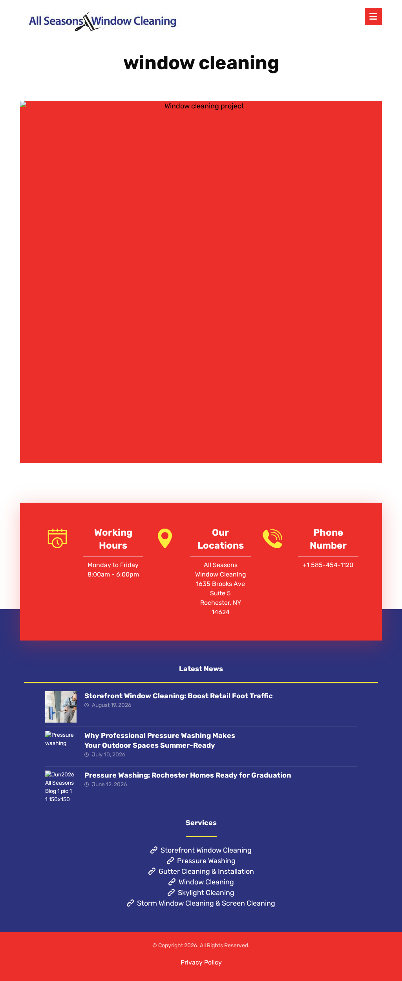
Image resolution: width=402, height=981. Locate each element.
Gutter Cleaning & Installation (206, 871)
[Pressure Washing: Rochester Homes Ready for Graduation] (61, 786)
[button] (373, 16)
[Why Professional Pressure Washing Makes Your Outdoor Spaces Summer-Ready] (61, 746)
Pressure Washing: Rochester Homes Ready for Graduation (187, 775)
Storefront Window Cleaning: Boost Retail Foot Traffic (178, 696)
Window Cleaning (206, 882)
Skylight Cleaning (206, 892)
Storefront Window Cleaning (206, 850)
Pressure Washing (206, 861)
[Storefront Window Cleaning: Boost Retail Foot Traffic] (61, 707)
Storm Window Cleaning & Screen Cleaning (206, 903)
